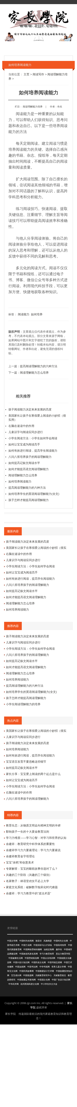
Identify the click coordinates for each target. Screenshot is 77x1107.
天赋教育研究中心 (43, 975)
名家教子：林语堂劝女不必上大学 (27, 881)
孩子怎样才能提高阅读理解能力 (28, 500)
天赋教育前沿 (60, 975)
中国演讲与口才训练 (42, 945)
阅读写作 (38, 74)
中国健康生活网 (15, 958)
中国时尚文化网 (61, 941)
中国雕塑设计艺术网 (45, 971)
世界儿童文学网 (59, 967)
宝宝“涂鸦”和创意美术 (20, 862)
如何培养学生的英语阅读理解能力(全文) (33, 493)
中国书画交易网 (55, 962)
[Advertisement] (38, 1065)
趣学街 (59, 949)
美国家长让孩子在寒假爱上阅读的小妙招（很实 (36, 547)
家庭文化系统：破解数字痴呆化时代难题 (32, 887)
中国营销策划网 (32, 958)
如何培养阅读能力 (19, 481)
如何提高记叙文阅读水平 (24, 463)
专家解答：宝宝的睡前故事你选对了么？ (32, 868)
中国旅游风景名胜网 (28, 954)
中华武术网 (13, 984)
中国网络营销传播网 (32, 949)
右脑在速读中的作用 (21, 426)
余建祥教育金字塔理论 (20, 856)
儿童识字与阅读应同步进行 (25, 432)
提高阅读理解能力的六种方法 (38, 366)
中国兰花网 (26, 945)
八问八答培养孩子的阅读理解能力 (30, 456)
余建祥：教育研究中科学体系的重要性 (30, 844)
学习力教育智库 (47, 954)
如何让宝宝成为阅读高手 (24, 444)
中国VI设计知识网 (21, 962)
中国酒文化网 (44, 980)
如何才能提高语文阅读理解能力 (28, 469)
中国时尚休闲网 (26, 941)
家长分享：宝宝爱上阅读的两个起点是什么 (33, 774)
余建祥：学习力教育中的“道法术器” (28, 893)
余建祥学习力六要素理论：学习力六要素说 (33, 850)
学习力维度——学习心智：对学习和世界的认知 (36, 837)
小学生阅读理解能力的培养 (23, 704)
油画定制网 (49, 949)
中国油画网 (20, 967)
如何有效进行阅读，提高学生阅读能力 (32, 450)
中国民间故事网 (26, 971)
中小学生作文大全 (49, 984)
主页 (26, 74)
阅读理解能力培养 (33, 106)
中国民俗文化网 (38, 962)
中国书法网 (32, 967)
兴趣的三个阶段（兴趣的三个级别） (29, 874)
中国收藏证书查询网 (26, 980)
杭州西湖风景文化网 (30, 984)
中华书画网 (44, 967)
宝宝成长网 (16, 975)
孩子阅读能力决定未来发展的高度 (30, 409)
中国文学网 (12, 941)
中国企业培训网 (48, 958)
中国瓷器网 (28, 975)
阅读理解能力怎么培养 (34, 372)
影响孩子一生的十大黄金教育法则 (27, 831)
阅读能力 (23, 314)
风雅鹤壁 (48, 941)
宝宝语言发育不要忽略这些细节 (26, 761)
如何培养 (37, 314)
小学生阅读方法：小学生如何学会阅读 (32, 438)
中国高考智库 (60, 945)
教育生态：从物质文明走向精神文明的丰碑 (33, 825)
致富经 (39, 941)
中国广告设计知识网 (61, 980)
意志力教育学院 (63, 954)
